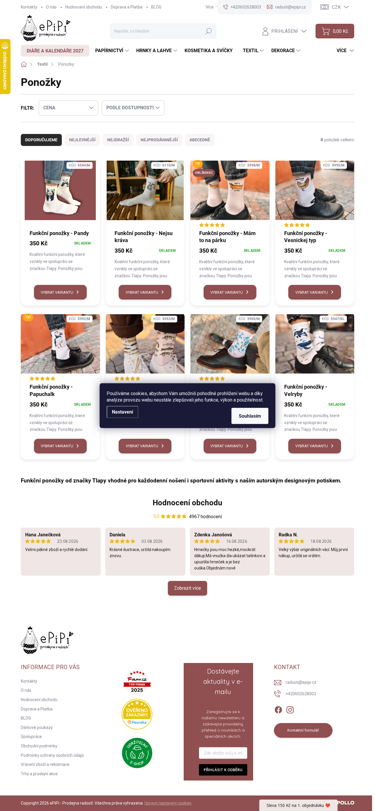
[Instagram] (290, 708)
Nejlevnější (82, 139)
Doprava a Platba (126, 7)
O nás (51, 7)
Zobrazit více (187, 588)
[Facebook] (278, 708)
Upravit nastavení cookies (168, 803)
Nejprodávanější (159, 139)
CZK (336, 7)
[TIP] (60, 347)
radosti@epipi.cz (301, 682)
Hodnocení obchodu (83, 7)
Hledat (208, 31)
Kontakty (29, 7)
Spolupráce (31, 736)
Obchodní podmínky (39, 746)
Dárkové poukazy (37, 727)
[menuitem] (55, 51)
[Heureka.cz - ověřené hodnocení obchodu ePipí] (137, 714)
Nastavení (122, 411)
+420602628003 (301, 693)
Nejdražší (118, 139)
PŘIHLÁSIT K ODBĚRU (223, 769)
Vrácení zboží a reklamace (45, 764)
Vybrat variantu (57, 292)
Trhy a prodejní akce (39, 773)
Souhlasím (250, 416)
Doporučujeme (41, 139)
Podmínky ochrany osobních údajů (52, 755)
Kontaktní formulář (303, 730)
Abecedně (200, 139)
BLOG (156, 7)
